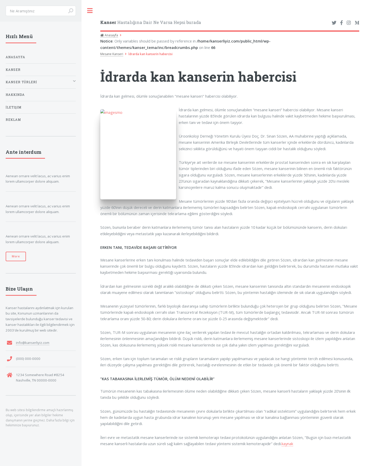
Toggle (90, 10)
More (16, 256)
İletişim (13, 107)
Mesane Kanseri (111, 54)
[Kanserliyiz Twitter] (334, 23)
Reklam (13, 120)
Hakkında (15, 95)
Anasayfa (111, 35)
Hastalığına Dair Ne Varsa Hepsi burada (150, 22)
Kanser (13, 70)
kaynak (287, 443)
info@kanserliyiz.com (32, 342)
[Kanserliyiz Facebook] (341, 23)
